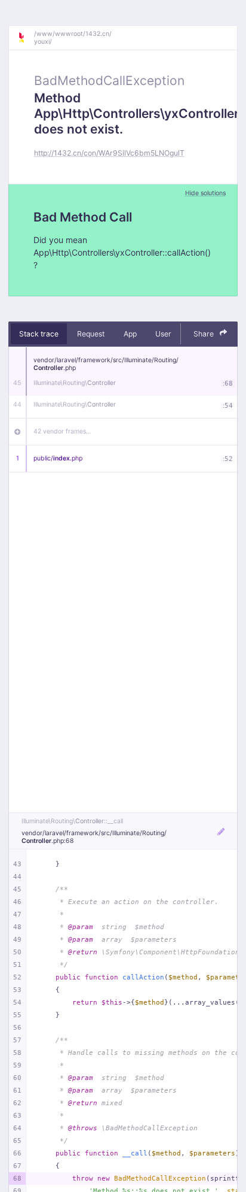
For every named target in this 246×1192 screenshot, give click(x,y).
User (163, 333)
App (130, 333)
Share (204, 333)
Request (90, 333)
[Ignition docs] (25, 37)
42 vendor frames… (62, 431)
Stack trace (39, 333)
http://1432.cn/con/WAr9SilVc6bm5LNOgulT (109, 152)
